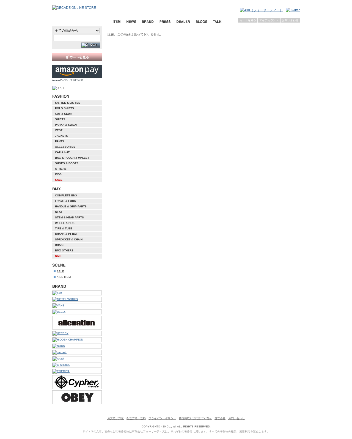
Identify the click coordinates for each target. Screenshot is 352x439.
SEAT (58, 211)
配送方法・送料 (136, 418)
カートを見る (248, 20)
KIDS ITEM (64, 276)
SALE (58, 179)
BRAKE (60, 244)
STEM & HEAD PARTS (69, 217)
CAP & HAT (62, 152)
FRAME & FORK (65, 200)
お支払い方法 (115, 418)
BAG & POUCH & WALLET (72, 157)
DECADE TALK (217, 21)
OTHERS (61, 168)
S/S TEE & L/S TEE (67, 102)
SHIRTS (60, 119)
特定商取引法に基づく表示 (195, 418)
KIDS (58, 174)
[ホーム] (79, 7)
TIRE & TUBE (63, 228)
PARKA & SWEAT (66, 124)
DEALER (183, 21)
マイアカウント (269, 20)
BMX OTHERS (64, 250)
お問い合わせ (290, 20)
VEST (58, 130)
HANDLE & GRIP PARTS (71, 206)
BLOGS (201, 21)
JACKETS (61, 135)
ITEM (116, 21)
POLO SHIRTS (64, 108)
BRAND (147, 21)
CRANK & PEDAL (66, 233)
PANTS (59, 141)
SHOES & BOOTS (66, 163)
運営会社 (220, 418)
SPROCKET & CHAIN (68, 239)
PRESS (165, 21)
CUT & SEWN (63, 113)
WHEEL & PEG (65, 222)
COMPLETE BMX (66, 195)
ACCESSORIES (65, 146)
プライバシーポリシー (162, 418)
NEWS (131, 21)
